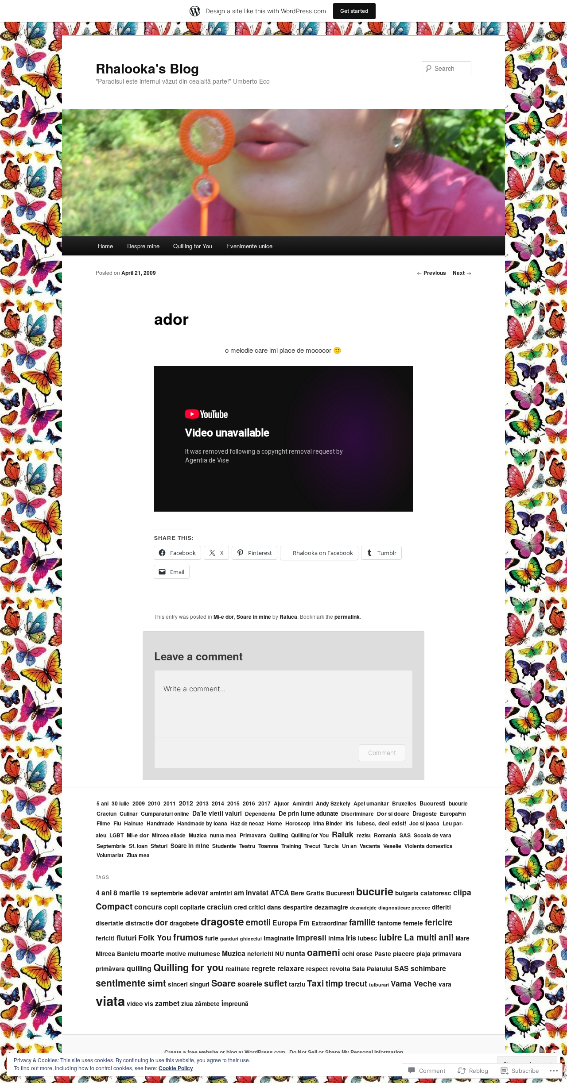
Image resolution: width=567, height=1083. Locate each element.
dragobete (184, 923)
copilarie (192, 907)
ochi (348, 953)
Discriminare (357, 813)
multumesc (204, 953)
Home (105, 246)
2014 (218, 803)
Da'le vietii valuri (217, 813)
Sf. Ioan (138, 846)
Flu (117, 823)
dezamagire (331, 907)
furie (211, 938)
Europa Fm (291, 922)
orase (364, 953)
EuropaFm (453, 813)
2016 (249, 803)
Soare (223, 982)
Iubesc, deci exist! (381, 823)
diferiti (441, 907)
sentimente (121, 982)
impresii (311, 937)
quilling (139, 968)
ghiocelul (251, 938)
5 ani (103, 803)
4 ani (104, 892)
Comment (382, 752)
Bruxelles (404, 803)
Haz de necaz (247, 823)
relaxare (290, 968)
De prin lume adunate (308, 813)
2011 (169, 803)
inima (336, 938)
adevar (196, 892)
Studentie (224, 846)
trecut (356, 983)
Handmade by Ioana (202, 823)
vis (148, 1003)
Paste (382, 953)
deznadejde (363, 907)
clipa (462, 892)
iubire (390, 937)
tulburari (379, 984)
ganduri (229, 938)
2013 (202, 803)
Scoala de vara (432, 835)
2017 (264, 803)
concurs (148, 907)
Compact (114, 906)
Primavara (253, 835)
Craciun (107, 813)
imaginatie (279, 938)
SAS (405, 835)
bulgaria (407, 893)
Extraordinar (329, 923)
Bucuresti (432, 803)
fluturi (126, 938)
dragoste (222, 921)
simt (157, 982)
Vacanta (370, 846)
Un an (349, 846)
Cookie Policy (176, 1068)
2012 (186, 802)
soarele (249, 984)
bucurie (458, 803)
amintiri (221, 893)
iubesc (367, 938)
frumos (188, 936)
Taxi (315, 983)
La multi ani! (429, 937)
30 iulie (120, 803)
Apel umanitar (371, 803)
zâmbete (207, 1003)
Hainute (134, 823)
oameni (323, 952)
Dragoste (424, 813)
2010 (154, 803)
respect (317, 968)
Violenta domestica (428, 846)
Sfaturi (159, 846)
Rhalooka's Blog (147, 67)
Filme (103, 823)
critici (257, 907)
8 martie (126, 892)
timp (334, 983)
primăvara (110, 968)
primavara (447, 953)
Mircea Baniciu (117, 953)
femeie (413, 923)
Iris (349, 823)
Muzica (198, 835)
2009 (138, 803)
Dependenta (260, 813)
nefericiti (260, 953)
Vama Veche (414, 983)
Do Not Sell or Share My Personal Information (346, 1052)
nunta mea (223, 835)
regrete (264, 968)
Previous (431, 273)
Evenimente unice (249, 246)
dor (161, 922)
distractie (139, 923)
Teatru (247, 846)
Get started (354, 11)
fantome (389, 923)
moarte (152, 953)
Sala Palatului (372, 968)
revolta (340, 968)
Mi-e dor (224, 617)
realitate (237, 968)
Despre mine (143, 246)
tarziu (297, 984)
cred (240, 907)
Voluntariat (110, 855)
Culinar (129, 813)
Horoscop (297, 823)
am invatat (251, 892)
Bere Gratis (307, 893)
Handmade (160, 823)
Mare (462, 938)
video (135, 1003)
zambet (167, 1003)
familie (362, 922)
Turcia (331, 846)
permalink (347, 617)
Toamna (268, 846)
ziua (187, 1003)
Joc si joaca (424, 823)
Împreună (235, 1003)
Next (462, 273)
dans (274, 907)
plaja (423, 953)
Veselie (392, 846)
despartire (298, 907)
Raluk (342, 834)
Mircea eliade (169, 835)
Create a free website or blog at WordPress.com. (225, 1052)
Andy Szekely (333, 803)
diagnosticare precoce (404, 907)
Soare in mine (254, 617)
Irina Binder (327, 823)
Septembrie (111, 846)
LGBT (116, 835)
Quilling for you (188, 967)
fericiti (105, 938)
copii (171, 907)
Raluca (288, 617)
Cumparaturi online (165, 813)
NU (279, 953)
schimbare (428, 968)
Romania (385, 835)
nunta (295, 953)
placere (404, 953)
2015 (233, 803)
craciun (219, 907)
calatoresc (435, 893)
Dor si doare (393, 813)
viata (110, 1000)
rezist (364, 835)
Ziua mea (138, 855)
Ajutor (281, 803)
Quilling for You (192, 246)
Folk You (154, 937)
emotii (258, 922)
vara (445, 984)
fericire (439, 922)
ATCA (279, 892)
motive (176, 953)
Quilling (278, 835)
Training (291, 846)
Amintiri (302, 803)
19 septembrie (162, 893)
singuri (200, 984)
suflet (275, 983)
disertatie (110, 923)
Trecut (312, 846)
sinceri (178, 984)
